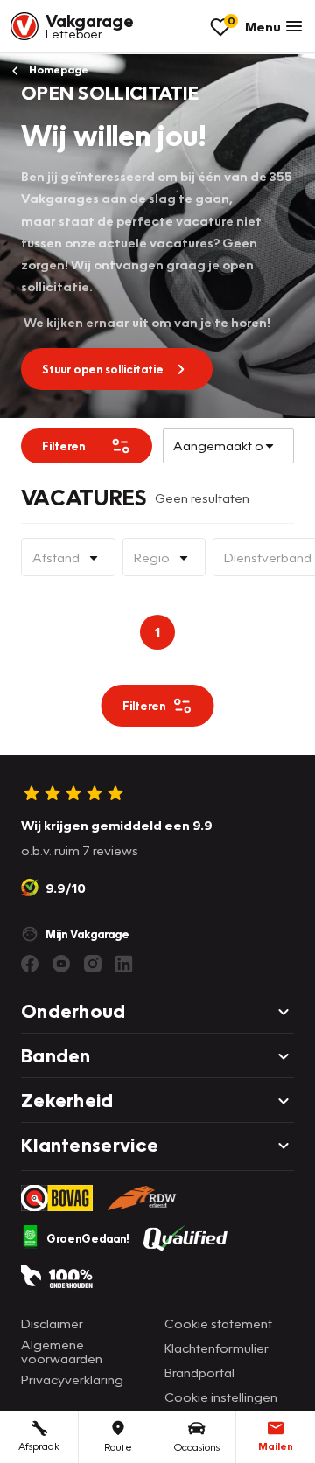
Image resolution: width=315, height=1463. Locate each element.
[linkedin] (124, 963)
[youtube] (61, 963)
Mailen (275, 1446)
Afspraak (39, 1446)
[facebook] (29, 963)
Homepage (57, 69)
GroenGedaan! (88, 1238)
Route (118, 1446)
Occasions (197, 1446)
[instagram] (93, 963)
